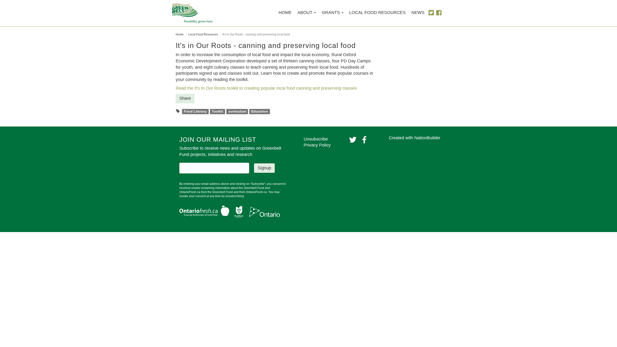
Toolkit (217, 111)
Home (285, 12)
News (417, 12)
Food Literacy (195, 111)
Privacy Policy (317, 145)
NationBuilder (427, 137)
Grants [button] (331, 12)
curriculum (237, 111)
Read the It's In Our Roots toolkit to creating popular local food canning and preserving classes (266, 88)
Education (259, 111)
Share (185, 98)
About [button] (305, 12)
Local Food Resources (377, 12)
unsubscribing (234, 196)
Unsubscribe (316, 139)
